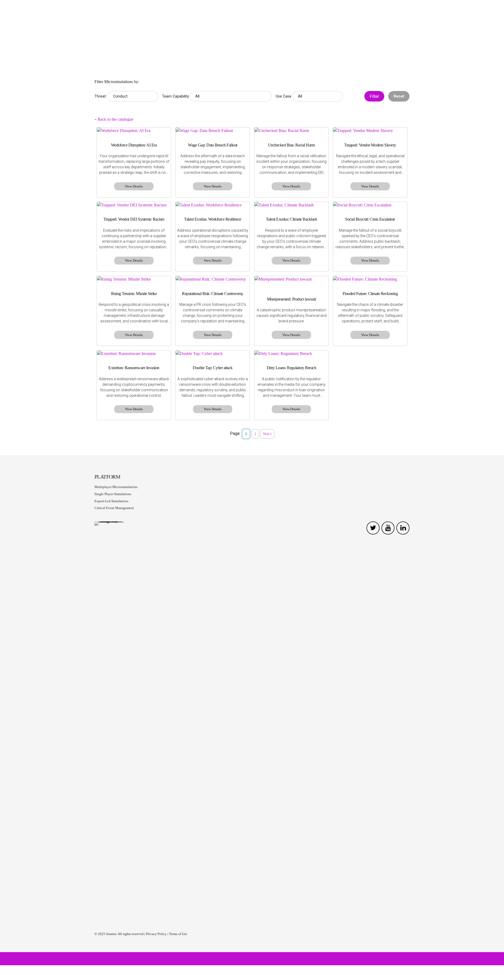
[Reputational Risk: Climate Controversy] (213, 279)
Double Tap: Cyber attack (212, 367)
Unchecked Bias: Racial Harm (291, 145)
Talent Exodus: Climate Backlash (291, 219)
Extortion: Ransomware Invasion (133, 367)
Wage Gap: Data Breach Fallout (212, 145)
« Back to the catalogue (113, 119)
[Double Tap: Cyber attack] (213, 354)
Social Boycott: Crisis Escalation (370, 219)
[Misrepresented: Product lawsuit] (291, 279)
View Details (134, 186)
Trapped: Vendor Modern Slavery (370, 145)
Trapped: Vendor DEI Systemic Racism (133, 219)
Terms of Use (178, 934)
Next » (267, 434)
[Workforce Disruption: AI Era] (134, 131)
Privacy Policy (156, 934)
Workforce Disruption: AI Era (134, 145)
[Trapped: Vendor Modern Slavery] (370, 131)
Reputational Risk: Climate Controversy (212, 293)
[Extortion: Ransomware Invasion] (134, 354)
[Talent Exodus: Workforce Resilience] (213, 205)
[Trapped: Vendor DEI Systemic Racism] (134, 205)
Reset (398, 96)
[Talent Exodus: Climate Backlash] (291, 205)
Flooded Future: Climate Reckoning (370, 293)
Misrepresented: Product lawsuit (291, 299)
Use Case (283, 96)
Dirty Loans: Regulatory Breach (291, 367)
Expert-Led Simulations (111, 501)
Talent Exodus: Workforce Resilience (212, 219)
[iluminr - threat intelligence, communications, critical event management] (114, 718)
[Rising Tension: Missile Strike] (134, 279)
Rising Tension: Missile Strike (134, 293)
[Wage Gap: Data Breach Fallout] (213, 131)
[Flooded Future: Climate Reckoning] (370, 279)
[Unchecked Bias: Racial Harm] (291, 131)
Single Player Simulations (112, 494)
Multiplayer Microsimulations (116, 487)
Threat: (100, 96)
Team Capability (175, 96)
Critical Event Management (114, 508)
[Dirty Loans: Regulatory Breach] (291, 354)
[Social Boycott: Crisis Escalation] (370, 205)
